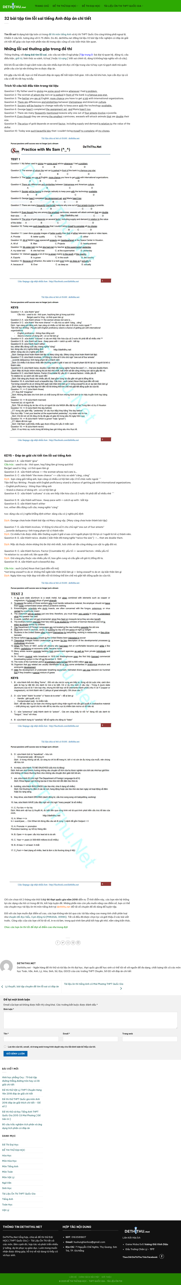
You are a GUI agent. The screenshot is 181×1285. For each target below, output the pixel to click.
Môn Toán (7, 1171)
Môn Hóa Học (9, 1160)
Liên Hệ (73, 1277)
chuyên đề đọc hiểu (19, 917)
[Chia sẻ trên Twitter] (63, 942)
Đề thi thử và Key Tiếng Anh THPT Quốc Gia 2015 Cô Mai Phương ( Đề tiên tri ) (21, 1115)
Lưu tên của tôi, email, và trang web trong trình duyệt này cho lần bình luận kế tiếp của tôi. (52, 1047)
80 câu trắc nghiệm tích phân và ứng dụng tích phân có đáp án (22, 1126)
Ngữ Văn (6, 1182)
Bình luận (9, 1009)
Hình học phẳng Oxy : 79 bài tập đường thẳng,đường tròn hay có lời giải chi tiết (21, 1081)
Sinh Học (7, 1188)
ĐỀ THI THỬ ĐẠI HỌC (64, 6)
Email (66, 1033)
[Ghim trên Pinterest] (73, 942)
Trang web (127, 1033)
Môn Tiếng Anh (10, 1166)
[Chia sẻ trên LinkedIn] (78, 942)
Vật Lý (5, 1210)
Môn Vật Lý (8, 1177)
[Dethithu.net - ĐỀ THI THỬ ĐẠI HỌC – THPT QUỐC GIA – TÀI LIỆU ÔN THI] (17, 6)
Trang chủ (42, 6)
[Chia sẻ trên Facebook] (57, 942)
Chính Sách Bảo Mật (89, 1277)
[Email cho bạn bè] (68, 942)
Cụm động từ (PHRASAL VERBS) (49, 917)
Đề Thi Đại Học (91, 6)
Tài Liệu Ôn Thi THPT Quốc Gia (122, 6)
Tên (6, 1033)
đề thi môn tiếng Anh (60, 34)
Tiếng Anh (7, 1199)
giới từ (18, 58)
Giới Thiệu (107, 1277)
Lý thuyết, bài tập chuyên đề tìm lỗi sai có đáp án (32, 986)
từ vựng (62, 58)
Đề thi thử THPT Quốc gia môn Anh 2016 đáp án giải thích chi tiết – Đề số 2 (21, 1103)
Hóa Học (6, 1155)
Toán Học (7, 1204)
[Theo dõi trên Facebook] (161, 1256)
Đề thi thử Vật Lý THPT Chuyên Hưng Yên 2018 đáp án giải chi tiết (22, 1092)
